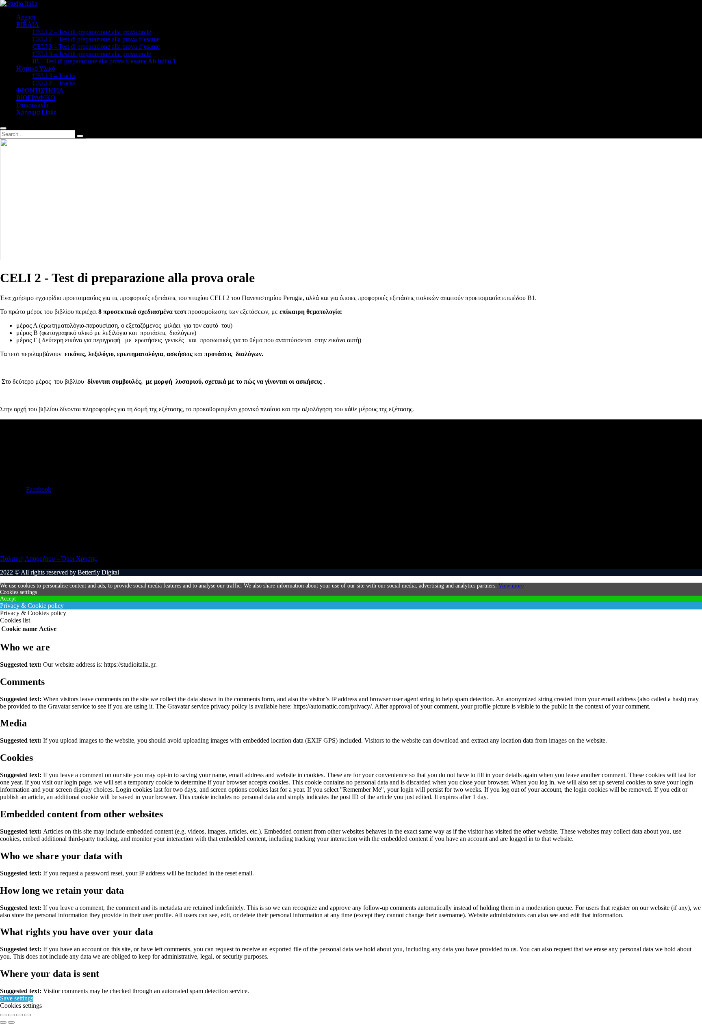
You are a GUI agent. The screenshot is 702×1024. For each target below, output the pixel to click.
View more (511, 586)
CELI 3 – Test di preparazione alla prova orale (91, 53)
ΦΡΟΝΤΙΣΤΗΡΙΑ (40, 90)
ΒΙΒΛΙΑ (27, 24)
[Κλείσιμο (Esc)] (27, 1015)
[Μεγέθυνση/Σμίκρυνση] (3, 1015)
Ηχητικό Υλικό (35, 68)
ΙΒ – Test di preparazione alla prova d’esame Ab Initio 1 (104, 61)
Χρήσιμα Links (36, 112)
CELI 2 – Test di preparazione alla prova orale (91, 31)
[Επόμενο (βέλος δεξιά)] (11, 1022)
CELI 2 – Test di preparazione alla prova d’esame (96, 39)
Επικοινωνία (32, 105)
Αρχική (25, 17)
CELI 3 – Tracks (54, 75)
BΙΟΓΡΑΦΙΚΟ (35, 97)
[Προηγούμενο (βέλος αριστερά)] (3, 1022)
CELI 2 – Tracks (54, 83)
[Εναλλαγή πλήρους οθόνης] (11, 1015)
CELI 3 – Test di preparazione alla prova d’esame (96, 46)
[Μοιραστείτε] (19, 1015)
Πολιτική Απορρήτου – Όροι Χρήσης (48, 558)
